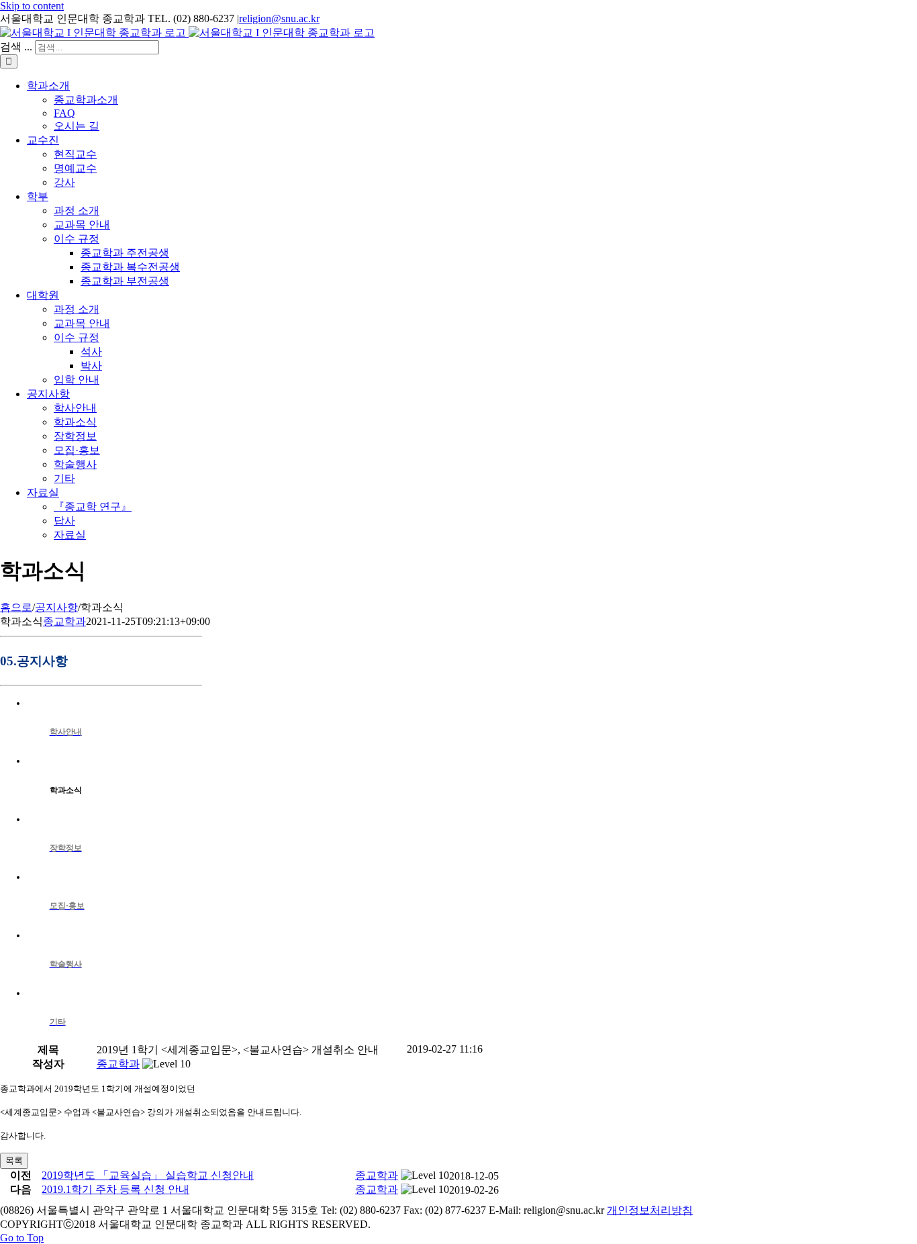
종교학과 (64, 621)
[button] (118, 1063)
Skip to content (32, 5)
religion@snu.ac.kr (279, 18)
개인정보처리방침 (650, 1210)
